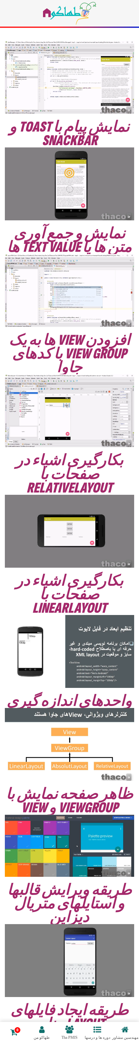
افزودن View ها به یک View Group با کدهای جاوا (69, 354)
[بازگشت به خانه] (69, 13)
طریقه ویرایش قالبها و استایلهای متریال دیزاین (69, 903)
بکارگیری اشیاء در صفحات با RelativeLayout (69, 474)
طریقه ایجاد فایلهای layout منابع (70, 1017)
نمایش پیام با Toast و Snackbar (69, 134)
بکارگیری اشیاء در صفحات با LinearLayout (69, 594)
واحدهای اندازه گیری (69, 701)
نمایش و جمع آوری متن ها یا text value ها (69, 240)
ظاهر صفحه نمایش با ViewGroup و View (69, 801)
